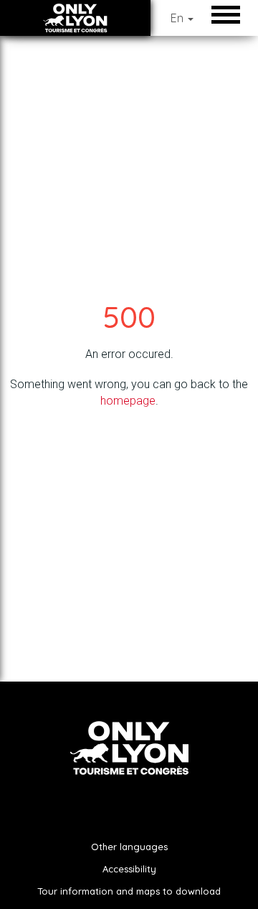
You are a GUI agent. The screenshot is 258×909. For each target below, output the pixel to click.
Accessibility (129, 869)
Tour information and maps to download (129, 891)
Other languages (129, 846)
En (178, 18)
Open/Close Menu (229, 14)
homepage (128, 401)
